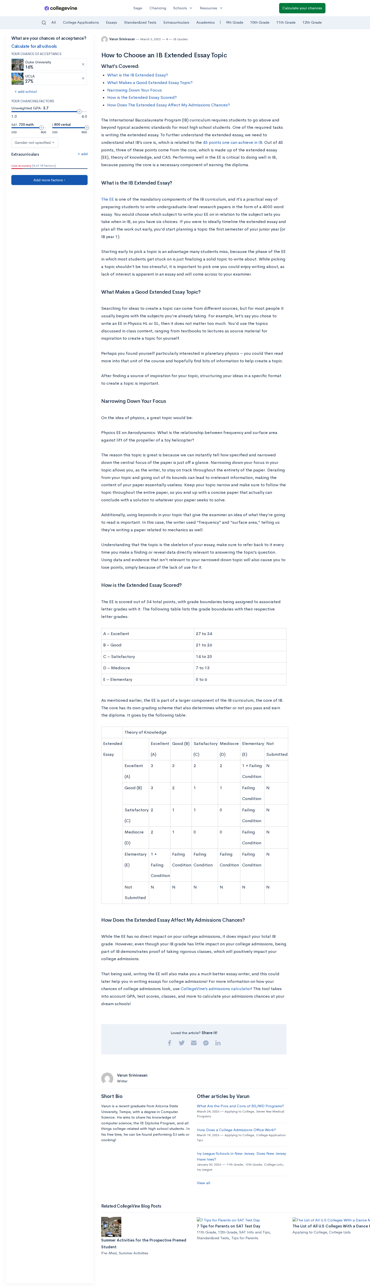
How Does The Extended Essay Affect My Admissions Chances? (168, 105)
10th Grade (259, 22)
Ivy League (204, 1169)
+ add (83, 153)
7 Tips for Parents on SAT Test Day (228, 1226)
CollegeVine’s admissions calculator (216, 988)
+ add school (26, 91)
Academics (205, 22)
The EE (107, 199)
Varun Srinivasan (122, 39)
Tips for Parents (244, 1237)
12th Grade (312, 22)
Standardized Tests (140, 22)
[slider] (79, 111)
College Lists (273, 1164)
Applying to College (239, 1111)
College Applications (81, 22)
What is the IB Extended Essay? (137, 75)
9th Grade (234, 22)
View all (203, 1182)
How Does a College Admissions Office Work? (236, 1129)
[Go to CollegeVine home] (61, 8)
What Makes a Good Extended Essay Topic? (150, 82)
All (53, 22)
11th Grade (285, 22)
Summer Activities (133, 1253)
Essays (111, 22)
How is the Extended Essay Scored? (142, 97)
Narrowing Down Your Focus (134, 90)
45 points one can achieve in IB (232, 142)
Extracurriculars (176, 22)
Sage (137, 8)
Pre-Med (109, 1253)
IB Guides (180, 39)
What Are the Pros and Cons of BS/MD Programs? (240, 1105)
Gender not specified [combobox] (33, 142)
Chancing (158, 8)
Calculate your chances (302, 8)
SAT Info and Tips (254, 1232)
